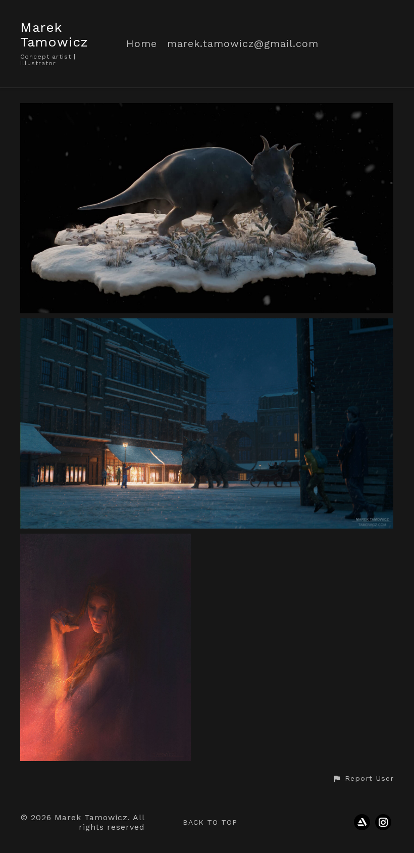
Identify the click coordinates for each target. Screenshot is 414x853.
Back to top (210, 822)
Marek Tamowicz (54, 35)
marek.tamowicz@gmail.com (243, 44)
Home (141, 44)
